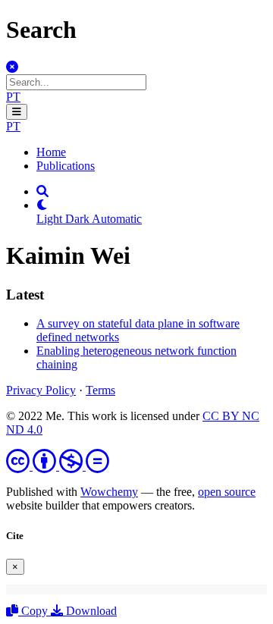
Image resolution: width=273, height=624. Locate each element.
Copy (34, 610)
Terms (100, 390)
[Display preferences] (42, 205)
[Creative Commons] (57, 465)
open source (227, 491)
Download (90, 610)
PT (13, 96)
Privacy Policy (41, 390)
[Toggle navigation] (16, 112)
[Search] (42, 191)
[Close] (12, 67)
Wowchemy (109, 491)
